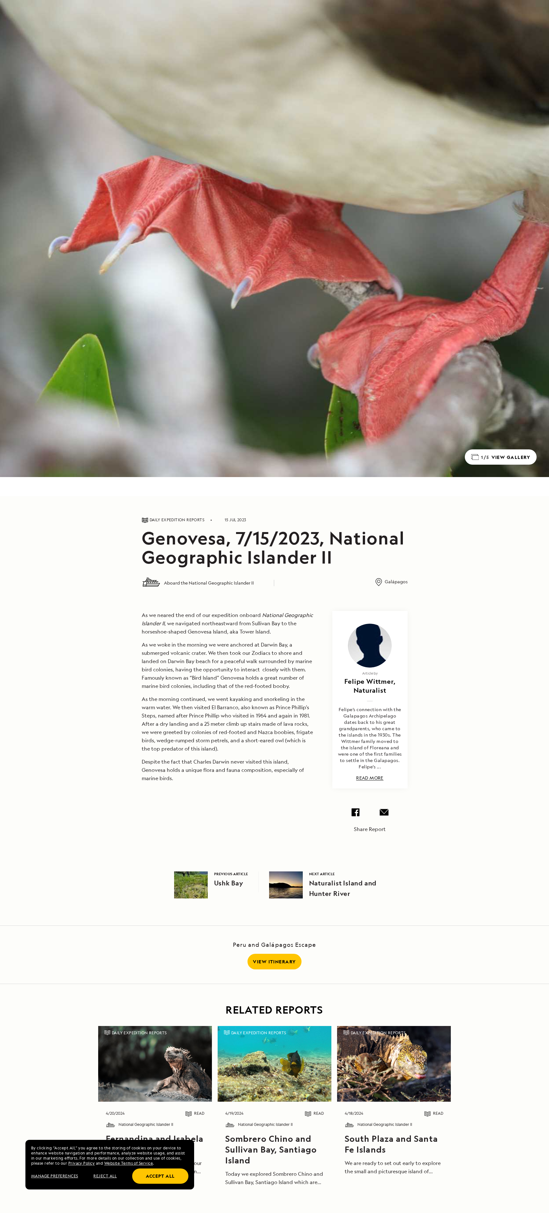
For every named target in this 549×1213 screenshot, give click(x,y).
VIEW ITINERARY (274, 962)
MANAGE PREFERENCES (54, 1176)
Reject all (105, 1176)
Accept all (160, 1176)
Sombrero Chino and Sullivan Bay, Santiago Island (271, 1149)
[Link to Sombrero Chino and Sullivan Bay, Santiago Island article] (274, 1064)
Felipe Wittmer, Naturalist (370, 686)
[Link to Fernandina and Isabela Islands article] (155, 1064)
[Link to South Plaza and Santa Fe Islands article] (394, 1064)
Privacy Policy (81, 1163)
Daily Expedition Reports (139, 1033)
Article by (370, 673)
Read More (369, 778)
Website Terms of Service (128, 1163)
